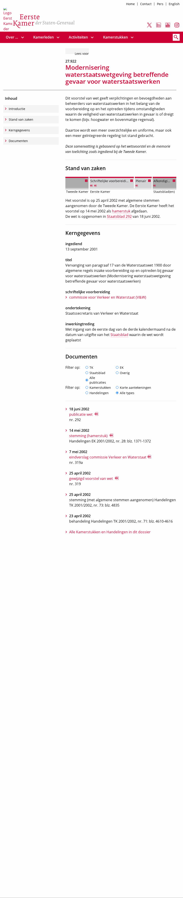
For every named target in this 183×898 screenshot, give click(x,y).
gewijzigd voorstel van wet (91, 478)
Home (130, 4)
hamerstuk (121, 211)
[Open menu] (22, 37)
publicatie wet (81, 414)
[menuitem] (12, 37)
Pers (160, 4)
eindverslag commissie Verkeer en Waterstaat (107, 457)
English (174, 4)
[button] (86, 180)
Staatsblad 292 (119, 216)
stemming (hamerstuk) (88, 435)
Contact (146, 4)
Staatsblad (119, 334)
